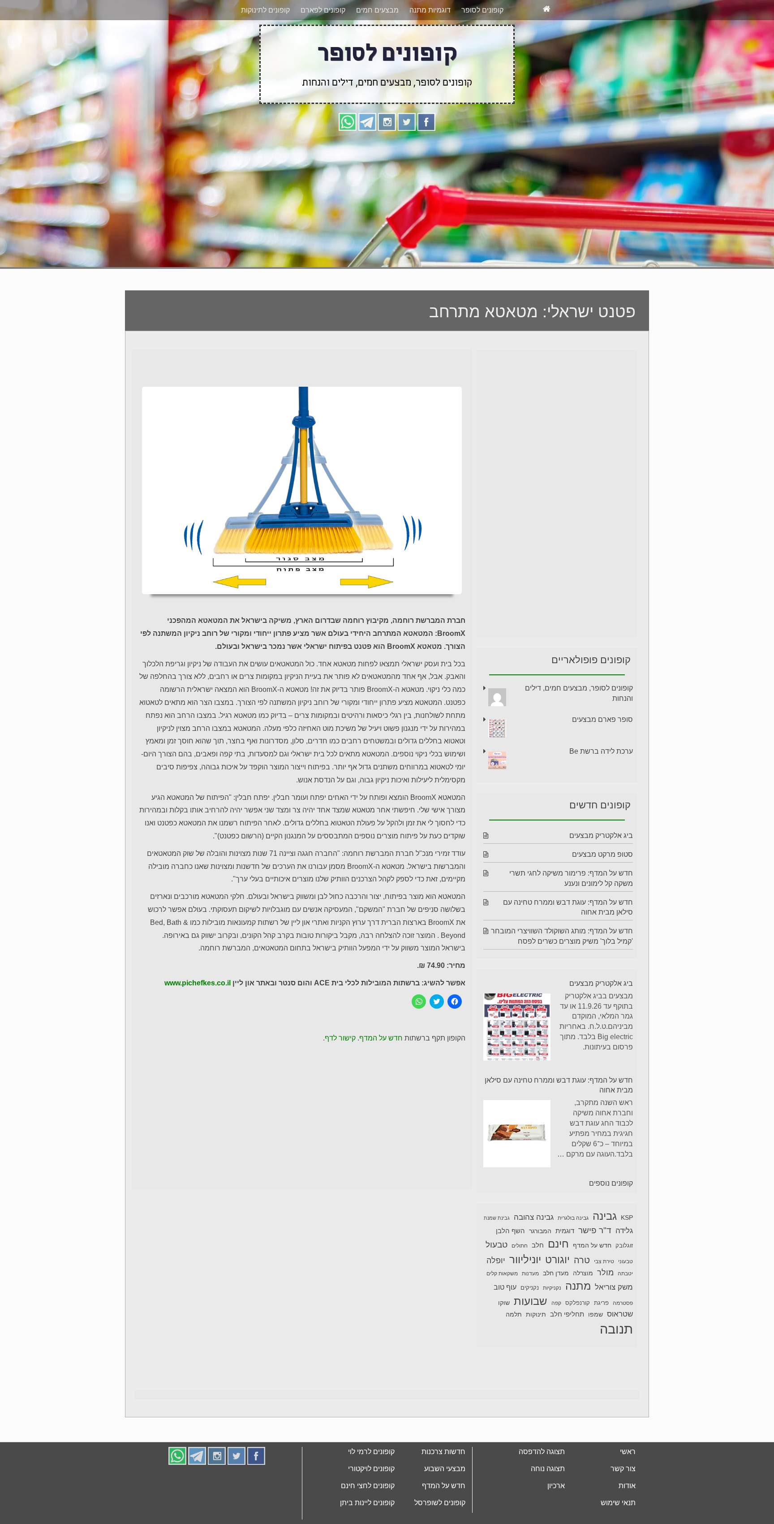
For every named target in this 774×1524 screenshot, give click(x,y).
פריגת (601, 1337)
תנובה (616, 1362)
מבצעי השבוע (444, 1502)
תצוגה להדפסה (542, 1485)
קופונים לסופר (482, 43)
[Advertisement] (387, 231)
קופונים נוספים (611, 1217)
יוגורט (557, 1293)
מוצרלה (583, 1307)
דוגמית (564, 1264)
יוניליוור (525, 1293)
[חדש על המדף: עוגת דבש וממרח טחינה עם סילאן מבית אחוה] (516, 1169)
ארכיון (556, 1519)
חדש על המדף (381, 1071)
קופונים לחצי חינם (368, 1519)
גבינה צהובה (534, 1250)
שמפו (595, 1348)
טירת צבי (604, 1295)
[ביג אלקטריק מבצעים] (516, 1062)
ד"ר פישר (594, 1264)
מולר (605, 1306)
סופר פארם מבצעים (602, 753)
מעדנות (530, 1307)
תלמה (514, 1347)
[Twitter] (407, 155)
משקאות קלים (502, 1307)
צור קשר (623, 1502)
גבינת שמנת (497, 1251)
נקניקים (529, 1321)
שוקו (504, 1336)
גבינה (605, 1249)
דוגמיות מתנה (430, 43)
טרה (582, 1294)
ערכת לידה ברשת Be (601, 785)
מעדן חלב (556, 1307)
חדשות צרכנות (443, 1485)
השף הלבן (510, 1264)
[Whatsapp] (348, 155)
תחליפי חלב (567, 1347)
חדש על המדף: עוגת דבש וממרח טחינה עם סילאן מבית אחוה (559, 1119)
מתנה (578, 1319)
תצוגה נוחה (548, 1502)
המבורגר (540, 1264)
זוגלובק (624, 1279)
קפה (556, 1337)
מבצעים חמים (377, 43)
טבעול (496, 1278)
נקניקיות (552, 1321)
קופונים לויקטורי (371, 1502)
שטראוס (620, 1347)
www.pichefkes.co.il (197, 1016)
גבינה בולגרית (573, 1251)
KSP (627, 1251)
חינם (558, 1277)
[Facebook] (426, 155)
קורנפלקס (577, 1337)
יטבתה (625, 1307)
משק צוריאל (614, 1321)
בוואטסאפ (267, 16)
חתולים (520, 1279)
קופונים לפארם (323, 43)
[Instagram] (387, 155)
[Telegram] (367, 155)
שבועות (530, 1335)
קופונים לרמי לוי (371, 1485)
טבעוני (625, 1295)
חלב (538, 1278)
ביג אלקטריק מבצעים (601, 869)
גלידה (624, 1264)
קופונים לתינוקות (265, 43)
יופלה (495, 1294)
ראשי (628, 1485)
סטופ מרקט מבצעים (602, 888)
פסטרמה (623, 1337)
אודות (627, 1519)
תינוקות (536, 1348)
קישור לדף (340, 1071)
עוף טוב (505, 1321)
